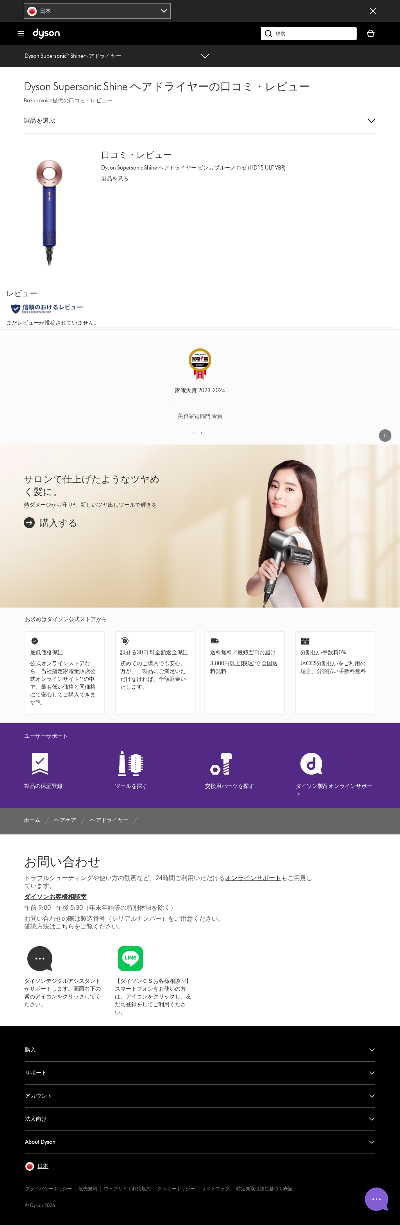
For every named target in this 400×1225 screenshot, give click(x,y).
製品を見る (115, 178)
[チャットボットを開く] (376, 1199)
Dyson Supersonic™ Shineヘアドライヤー (73, 56)
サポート (36, 1073)
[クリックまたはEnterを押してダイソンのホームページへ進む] (46, 37)
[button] (200, 121)
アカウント (38, 1096)
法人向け (36, 1119)
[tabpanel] (200, 389)
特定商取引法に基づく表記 (264, 1188)
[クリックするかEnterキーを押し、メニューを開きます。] (21, 34)
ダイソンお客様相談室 (55, 896)
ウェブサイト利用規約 (127, 1188)
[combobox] (97, 11)
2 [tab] (203, 435)
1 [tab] (195, 435)
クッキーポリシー (176, 1188)
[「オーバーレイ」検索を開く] (309, 33)
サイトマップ (216, 1188)
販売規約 (88, 1188)
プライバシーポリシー (48, 1188)
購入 (30, 1049)
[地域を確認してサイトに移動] (373, 11)
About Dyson (40, 1142)
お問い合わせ (62, 861)
